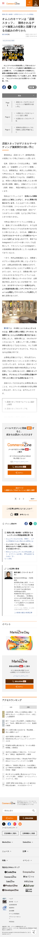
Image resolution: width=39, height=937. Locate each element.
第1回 (6, 328)
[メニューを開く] (3, 3)
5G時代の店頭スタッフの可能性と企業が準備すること (25, 129)
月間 (28, 707)
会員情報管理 (13, 904)
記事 (24, 851)
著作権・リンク (13, 901)
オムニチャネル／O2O (8, 40)
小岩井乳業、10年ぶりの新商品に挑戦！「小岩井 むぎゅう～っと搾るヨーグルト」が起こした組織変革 (21, 714)
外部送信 (11, 921)
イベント (26, 860)
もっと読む (8, 558)
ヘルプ (11, 898)
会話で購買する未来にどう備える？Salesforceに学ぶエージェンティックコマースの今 (21, 738)
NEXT (32, 499)
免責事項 (11, 907)
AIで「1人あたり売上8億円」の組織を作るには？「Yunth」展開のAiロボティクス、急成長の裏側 (21, 723)
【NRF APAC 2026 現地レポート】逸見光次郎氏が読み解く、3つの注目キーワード (21, 784)
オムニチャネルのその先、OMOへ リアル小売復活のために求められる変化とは (20, 540)
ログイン (20, 473)
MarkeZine (6, 842)
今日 (11, 707)
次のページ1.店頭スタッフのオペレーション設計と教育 (19, 489)
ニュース (5, 851)
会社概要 (11, 910)
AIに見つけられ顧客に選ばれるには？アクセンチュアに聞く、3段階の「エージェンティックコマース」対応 (21, 776)
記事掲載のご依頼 (29, 833)
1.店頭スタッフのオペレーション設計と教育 (25, 114)
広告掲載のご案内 (10, 833)
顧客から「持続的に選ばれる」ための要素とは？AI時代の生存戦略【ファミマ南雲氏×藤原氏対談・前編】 (21, 767)
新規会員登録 (20, 467)
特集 (4, 860)
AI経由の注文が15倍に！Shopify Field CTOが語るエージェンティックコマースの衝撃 (21, 760)
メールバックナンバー (20, 461)
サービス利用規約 (14, 913)
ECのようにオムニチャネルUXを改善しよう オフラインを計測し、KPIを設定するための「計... (20, 554)
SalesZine (27, 842)
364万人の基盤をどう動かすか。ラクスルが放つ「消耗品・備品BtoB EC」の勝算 (21, 753)
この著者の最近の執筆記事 (23, 612)
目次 (19, 95)
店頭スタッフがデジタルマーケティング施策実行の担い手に (25, 104)
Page (7, 117)
